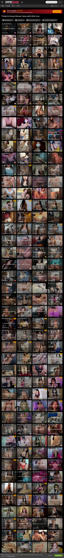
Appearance (8, 20)
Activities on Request (50, 20)
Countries (20, 20)
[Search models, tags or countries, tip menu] (62, 6)
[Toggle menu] (2, 2)
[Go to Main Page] (12, 2)
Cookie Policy (11, 556)
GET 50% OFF (57, 11)
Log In (60, 2)
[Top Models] (22, 2)
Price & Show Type (33, 20)
